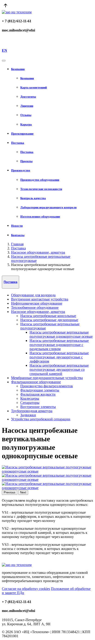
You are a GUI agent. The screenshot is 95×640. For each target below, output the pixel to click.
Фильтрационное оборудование (36, 382)
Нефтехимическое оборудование (36, 303)
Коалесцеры (29, 398)
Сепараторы (29, 403)
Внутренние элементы (38, 407)
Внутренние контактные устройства (39, 299)
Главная (17, 244)
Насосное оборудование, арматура (38, 252)
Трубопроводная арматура (31, 411)
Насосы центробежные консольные (48, 316)
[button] (52, 69)
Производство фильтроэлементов (46, 386)
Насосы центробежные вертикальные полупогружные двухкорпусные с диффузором (59, 357)
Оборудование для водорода (33, 295)
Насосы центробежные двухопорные (49, 320)
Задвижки (28, 415)
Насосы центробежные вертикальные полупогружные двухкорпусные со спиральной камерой (59, 369)
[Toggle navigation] (4, 60)
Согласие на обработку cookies (26, 589)
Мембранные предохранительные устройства (47, 378)
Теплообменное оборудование (35, 307)
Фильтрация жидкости (38, 394)
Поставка (18, 248)
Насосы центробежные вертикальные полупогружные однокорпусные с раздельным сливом (59, 345)
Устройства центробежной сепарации (40, 419)
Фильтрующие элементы (39, 390)
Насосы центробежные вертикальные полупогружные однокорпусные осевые (61, 334)
